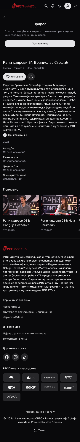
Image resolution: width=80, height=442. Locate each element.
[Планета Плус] (75, 5)
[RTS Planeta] (24, 6)
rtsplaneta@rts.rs (13, 317)
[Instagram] (15, 357)
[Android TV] (49, 377)
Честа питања (11, 306)
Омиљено (17, 76)
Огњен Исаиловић (14, 161)
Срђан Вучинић (13, 178)
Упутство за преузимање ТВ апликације (27, 312)
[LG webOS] (49, 387)
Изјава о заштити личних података (25, 333)
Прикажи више (17, 135)
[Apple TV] (11, 387)
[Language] (59, 6)
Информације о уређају (40, 411)
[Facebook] (6, 357)
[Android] (11, 377)
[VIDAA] (11, 397)
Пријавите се (40, 43)
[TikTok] (24, 357)
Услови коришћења (15, 338)
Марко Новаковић (14, 152)
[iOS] (30, 377)
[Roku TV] (30, 387)
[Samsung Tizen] (68, 387)
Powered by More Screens (46, 422)
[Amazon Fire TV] (68, 377)
